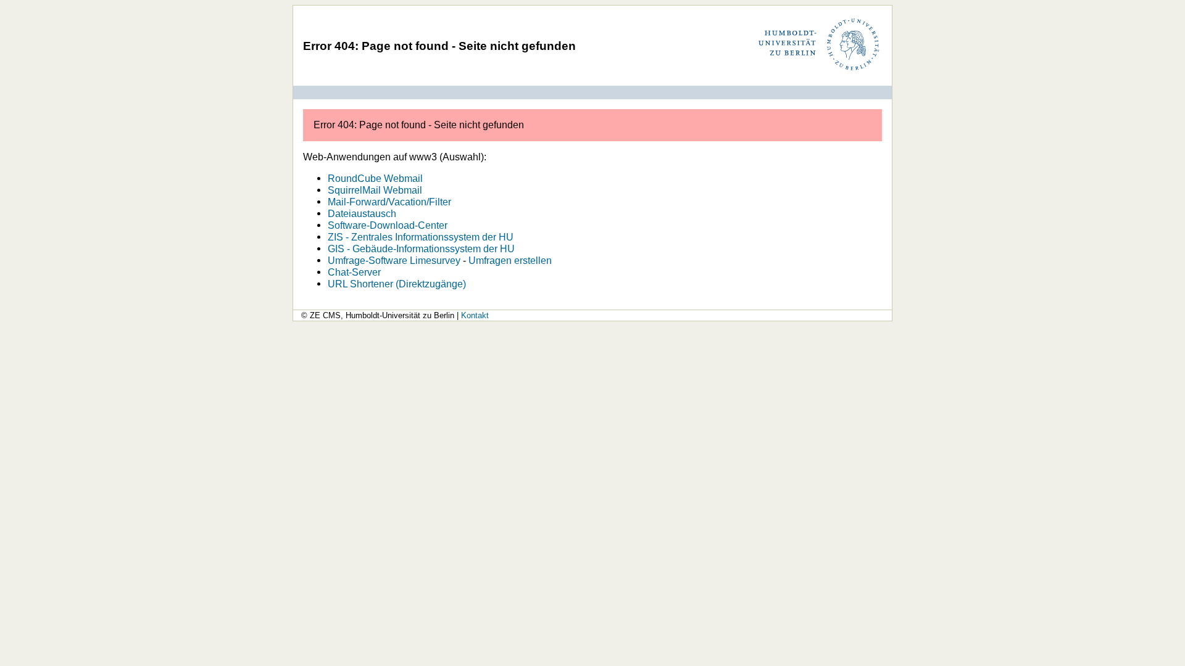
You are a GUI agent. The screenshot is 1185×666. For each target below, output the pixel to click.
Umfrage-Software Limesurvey (394, 260)
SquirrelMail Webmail (375, 189)
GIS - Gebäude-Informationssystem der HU (421, 248)
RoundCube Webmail (375, 178)
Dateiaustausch (362, 213)
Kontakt (475, 315)
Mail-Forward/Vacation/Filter (389, 201)
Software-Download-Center (387, 225)
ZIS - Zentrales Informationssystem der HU (421, 236)
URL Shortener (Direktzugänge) (397, 283)
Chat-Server (354, 272)
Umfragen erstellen (510, 260)
